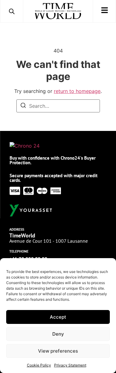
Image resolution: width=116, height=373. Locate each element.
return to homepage (77, 91)
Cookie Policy (39, 365)
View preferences (58, 351)
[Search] (23, 106)
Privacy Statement (70, 365)
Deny (58, 334)
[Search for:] (58, 105)
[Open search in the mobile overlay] (12, 11)
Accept (58, 317)
